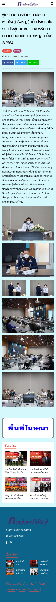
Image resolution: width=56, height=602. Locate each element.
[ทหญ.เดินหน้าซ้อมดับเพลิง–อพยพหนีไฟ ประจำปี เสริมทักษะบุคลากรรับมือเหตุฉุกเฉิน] (16, 484)
